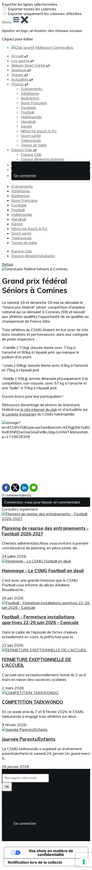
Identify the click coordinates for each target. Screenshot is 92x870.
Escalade (28, 107)
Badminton (30, 98)
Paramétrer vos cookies (31, 816)
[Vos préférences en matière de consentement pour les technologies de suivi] (83, 861)
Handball (28, 121)
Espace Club (31, 154)
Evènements (31, 88)
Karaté (26, 126)
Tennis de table (34, 145)
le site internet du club (38, 409)
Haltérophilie (31, 116)
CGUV (16, 811)
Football (27, 112)
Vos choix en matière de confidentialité (51, 852)
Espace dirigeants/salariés (42, 159)
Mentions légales (25, 807)
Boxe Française (34, 102)
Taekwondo (31, 140)
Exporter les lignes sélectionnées (29, 4)
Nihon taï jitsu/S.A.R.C (39, 131)
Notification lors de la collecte (35, 862)
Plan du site (21, 797)
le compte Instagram (19, 414)
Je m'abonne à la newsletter (25, 771)
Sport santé (31, 135)
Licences (18, 802)
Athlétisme (30, 93)
